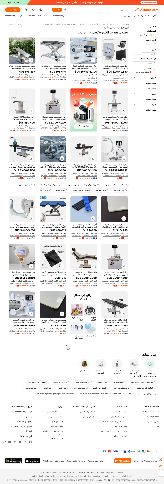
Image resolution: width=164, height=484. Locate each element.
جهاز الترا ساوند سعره (146, 394)
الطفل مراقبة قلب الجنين (81, 190)
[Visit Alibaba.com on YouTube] (9, 441)
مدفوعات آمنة (122, 412)
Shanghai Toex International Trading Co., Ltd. (53, 77)
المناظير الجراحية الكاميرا (145, 388)
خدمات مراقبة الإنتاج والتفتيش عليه (114, 431)
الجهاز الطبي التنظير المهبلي (35, 382)
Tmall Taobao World (69, 472)
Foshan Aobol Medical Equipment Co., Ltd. (83, 80)
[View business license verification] (105, 480)
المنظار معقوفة (101, 190)
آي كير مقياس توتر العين (121, 388)
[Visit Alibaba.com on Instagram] (14, 441)
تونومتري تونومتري (70, 185)
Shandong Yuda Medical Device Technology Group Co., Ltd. (22, 176)
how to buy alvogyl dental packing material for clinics (54, 394)
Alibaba (126, 24)
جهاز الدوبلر (47, 388)
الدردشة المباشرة (57, 417)
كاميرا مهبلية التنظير (25, 185)
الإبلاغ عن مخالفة (57, 438)
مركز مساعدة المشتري (55, 412)
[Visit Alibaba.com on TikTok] (4, 441)
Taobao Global (92, 472)
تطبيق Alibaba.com (50, 461)
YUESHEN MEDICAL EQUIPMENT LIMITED (114, 80)
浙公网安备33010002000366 (124, 480)
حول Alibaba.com (152, 406)
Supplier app (93, 461)
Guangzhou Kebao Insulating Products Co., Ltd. (83, 236)
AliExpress (45, 472)
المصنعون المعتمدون (87, 412)
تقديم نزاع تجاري (57, 421)
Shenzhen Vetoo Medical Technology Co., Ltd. (114, 128)
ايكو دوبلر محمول (30, 388)
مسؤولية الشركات (152, 421)
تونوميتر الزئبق (44, 190)
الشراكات (28, 431)
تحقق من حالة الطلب (24, 421)
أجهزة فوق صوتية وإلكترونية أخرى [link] (116, 28)
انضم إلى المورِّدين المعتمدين (21, 426)
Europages (119, 472)
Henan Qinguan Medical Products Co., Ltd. (53, 236)
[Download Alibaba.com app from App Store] (32, 460)
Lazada (82, 472)
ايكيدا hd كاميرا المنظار (59, 382)
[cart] (33, 10)
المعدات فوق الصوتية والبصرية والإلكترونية (60, 24)
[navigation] (144, 186)
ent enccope (102, 382)
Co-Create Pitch (152, 417)
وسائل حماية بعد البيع (119, 426)
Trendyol (109, 472)
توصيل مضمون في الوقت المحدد (115, 421)
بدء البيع (29, 417)
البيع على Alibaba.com (23, 412)
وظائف (156, 426)
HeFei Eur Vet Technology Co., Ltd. (22, 77)
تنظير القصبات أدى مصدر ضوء (114, 185)
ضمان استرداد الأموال (119, 417)
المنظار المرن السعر (99, 388)
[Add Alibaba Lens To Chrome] (122, 460)
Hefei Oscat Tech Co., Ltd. (24, 128)
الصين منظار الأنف (79, 388)
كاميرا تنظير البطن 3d (91, 185)
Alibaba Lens (149, 461)
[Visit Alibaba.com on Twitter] (20, 441)
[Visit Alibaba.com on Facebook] (30, 441)
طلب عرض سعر (89, 417)
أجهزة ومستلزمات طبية (110, 24)
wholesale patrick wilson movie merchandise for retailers (100, 394)
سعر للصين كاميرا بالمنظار (48, 185)
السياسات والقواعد (120, 436)
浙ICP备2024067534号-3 (147, 480)
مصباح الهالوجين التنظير (82, 382)
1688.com (56, 472)
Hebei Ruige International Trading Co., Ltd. (114, 176)
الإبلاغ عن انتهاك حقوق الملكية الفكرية (53, 432)
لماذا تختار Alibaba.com (150, 412)
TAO (102, 472)
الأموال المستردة (57, 426)
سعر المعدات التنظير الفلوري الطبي (141, 382)
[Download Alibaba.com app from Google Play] (13, 460)
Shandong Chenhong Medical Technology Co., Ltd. (53, 176)
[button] (64, 9)
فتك (130, 394)
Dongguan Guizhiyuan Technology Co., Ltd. (114, 236)
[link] (160, 459)
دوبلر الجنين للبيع (119, 190)
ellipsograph (60, 190)
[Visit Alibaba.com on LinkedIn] (25, 441)
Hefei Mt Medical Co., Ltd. (86, 176)
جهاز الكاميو (62, 388)
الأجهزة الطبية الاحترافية (89, 24)
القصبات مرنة (118, 382)
